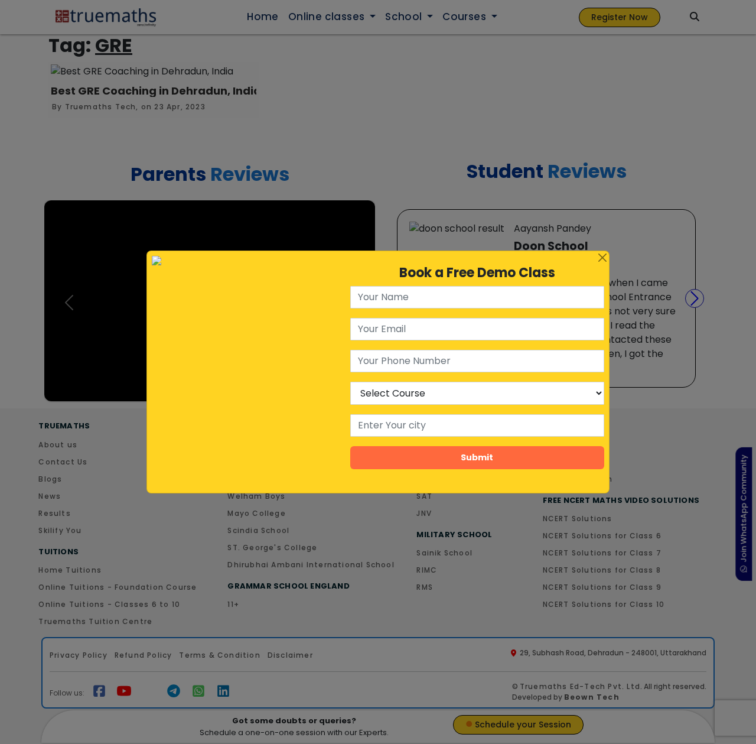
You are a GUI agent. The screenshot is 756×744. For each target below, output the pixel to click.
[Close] (602, 257)
